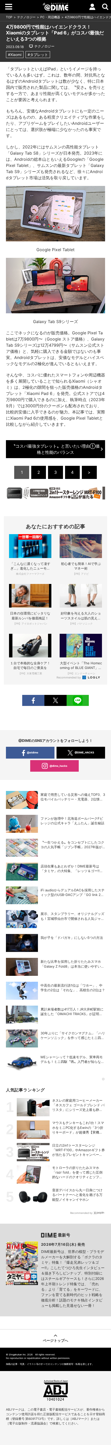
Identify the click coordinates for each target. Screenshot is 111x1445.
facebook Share (33, 700)
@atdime (32, 752)
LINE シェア (78, 700)
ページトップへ (55, 1340)
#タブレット (38, 54)
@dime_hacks (58, 765)
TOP (9, 17)
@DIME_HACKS (84, 752)
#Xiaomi (14, 54)
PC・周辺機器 (50, 17)
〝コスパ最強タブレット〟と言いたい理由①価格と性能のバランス (55, 449)
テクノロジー (26, 17)
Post (55, 700)
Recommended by (69, 677)
